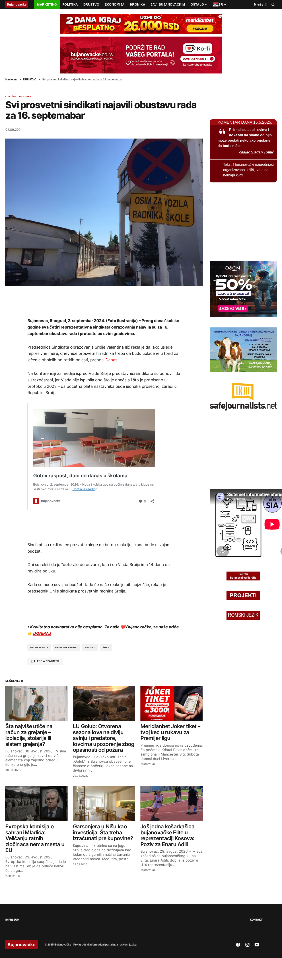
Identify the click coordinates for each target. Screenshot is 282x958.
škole (106, 647)
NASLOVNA (25, 97)
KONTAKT (256, 919)
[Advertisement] (104, 301)
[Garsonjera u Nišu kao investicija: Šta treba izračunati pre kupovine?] (104, 803)
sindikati (89, 647)
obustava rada (39, 647)
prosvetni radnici (66, 647)
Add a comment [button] (48, 661)
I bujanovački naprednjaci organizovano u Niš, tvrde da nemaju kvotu (248, 170)
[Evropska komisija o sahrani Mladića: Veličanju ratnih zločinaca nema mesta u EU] (36, 803)
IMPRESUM (12, 919)
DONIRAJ (42, 633)
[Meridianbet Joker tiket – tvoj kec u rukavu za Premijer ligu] (171, 703)
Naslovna (11, 79)
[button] (273, 4)
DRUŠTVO (29, 79)
